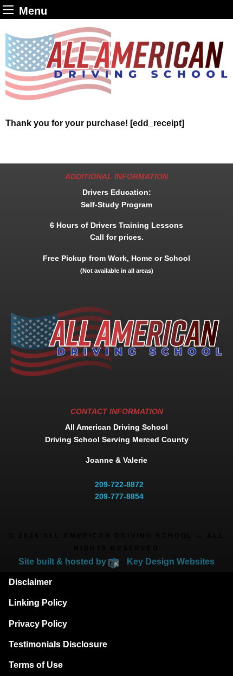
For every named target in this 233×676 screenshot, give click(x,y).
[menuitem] (116, 582)
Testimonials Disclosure (58, 644)
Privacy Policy (38, 623)
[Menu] (8, 9)
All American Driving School (118, 536)
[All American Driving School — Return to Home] (116, 63)
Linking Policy (38, 602)
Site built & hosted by (116, 561)
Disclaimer (30, 582)
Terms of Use (36, 665)
